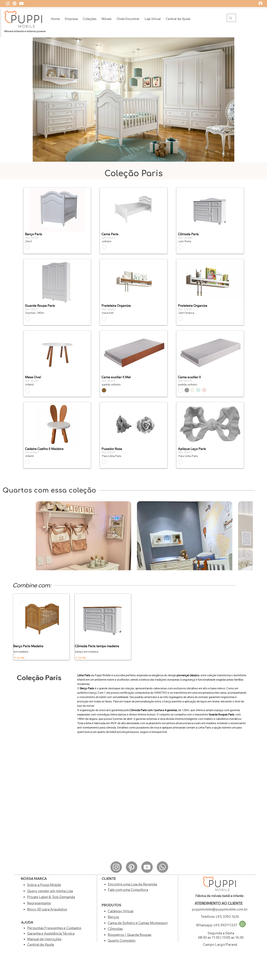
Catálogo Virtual (120, 911)
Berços (113, 917)
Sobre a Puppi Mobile (44, 885)
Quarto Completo (121, 940)
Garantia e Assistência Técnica (50, 933)
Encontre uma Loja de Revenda (132, 884)
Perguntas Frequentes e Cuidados (54, 928)
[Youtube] (21, 3)
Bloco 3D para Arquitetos (47, 909)
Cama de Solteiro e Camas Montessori (138, 923)
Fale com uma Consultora (128, 889)
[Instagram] (7, 3)
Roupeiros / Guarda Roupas (129, 934)
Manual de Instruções (44, 939)
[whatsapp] (242, 924)
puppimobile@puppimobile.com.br (220, 909)
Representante (39, 903)
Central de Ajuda (40, 944)
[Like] (27, 247)
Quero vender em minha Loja (50, 891)
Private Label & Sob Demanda (51, 897)
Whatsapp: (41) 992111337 (216, 925)
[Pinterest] (14, 3)
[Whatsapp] (162, 867)
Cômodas (115, 929)
